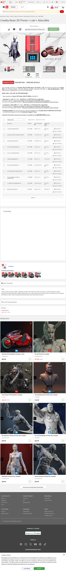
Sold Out (53, 29)
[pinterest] (40, 544)
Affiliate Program (5, 513)
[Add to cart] (30, 359)
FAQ (24, 500)
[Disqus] (33, 236)
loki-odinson (4, 294)
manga (11, 291)
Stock (22, 7)
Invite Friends (4, 502)
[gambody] (7, 7)
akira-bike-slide (34, 294)
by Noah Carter (5, 356)
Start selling (10, 2)
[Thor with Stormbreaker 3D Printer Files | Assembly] (49, 418)
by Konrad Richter (38, 356)
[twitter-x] (30, 544)
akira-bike (42, 293)
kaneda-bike (26, 294)
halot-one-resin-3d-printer (49, 291)
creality (15, 291)
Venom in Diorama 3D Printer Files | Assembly (45, 476)
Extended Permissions (49, 513)
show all (33, 197)
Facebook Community (27, 513)
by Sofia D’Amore (5, 478)
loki (32, 293)
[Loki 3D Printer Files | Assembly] (49, 336)
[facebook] (44, 2)
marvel (3, 291)
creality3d (20, 291)
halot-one (39, 291)
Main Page (2, 16)
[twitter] (49, 2)
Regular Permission (48, 511)
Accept (39, 568)
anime (7, 291)
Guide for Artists (48, 500)
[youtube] (52, 2)
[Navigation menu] (4, 7)
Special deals (4, 2)
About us (3, 498)
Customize (26, 568)
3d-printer (41, 294)
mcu (30, 293)
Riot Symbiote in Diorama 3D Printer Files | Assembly (14, 435)
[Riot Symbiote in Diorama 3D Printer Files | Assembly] (16, 418)
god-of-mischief (50, 293)
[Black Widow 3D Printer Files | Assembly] (16, 459)
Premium (13, 7)
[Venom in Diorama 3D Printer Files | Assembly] (49, 459)
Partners (3, 511)
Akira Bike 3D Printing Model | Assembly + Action (13, 354)
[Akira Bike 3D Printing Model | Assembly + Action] (16, 336)
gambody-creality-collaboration (20, 293)
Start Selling (47, 498)
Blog (16, 2)
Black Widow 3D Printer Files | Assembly (11, 476)
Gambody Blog (26, 511)
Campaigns (3, 500)
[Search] (62, 11)
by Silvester (37, 437)
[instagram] (47, 2)
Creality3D (11, 266)
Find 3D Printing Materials (10, 302)
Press (2, 504)
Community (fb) (23, 2)
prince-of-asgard (59, 293)
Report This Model (7, 283)
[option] (13, 69)
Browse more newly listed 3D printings (33, 487)
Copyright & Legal (48, 515)
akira (9, 294)
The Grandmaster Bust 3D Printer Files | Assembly (46, 394)
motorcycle (37, 293)
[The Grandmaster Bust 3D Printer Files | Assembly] (49, 377)
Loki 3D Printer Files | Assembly (42, 354)
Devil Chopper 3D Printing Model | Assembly (12, 394)
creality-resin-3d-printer (30, 291)
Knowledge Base (26, 502)
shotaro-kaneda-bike (17, 294)
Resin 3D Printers (18, 16)
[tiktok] (45, 544)
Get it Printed (41, 119)
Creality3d (35, 96)
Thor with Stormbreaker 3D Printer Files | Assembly (46, 435)
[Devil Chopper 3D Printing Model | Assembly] (16, 377)
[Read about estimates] (34, 124)
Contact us (25, 498)
